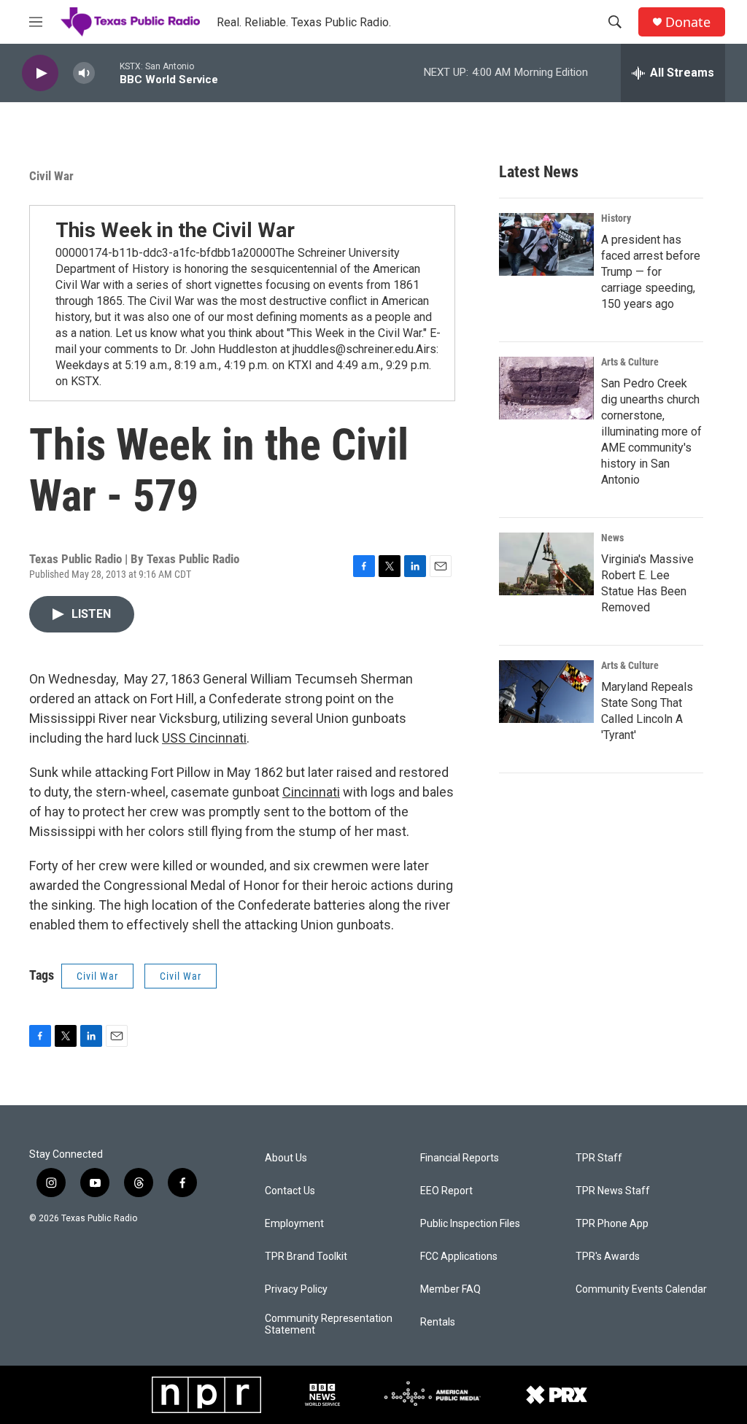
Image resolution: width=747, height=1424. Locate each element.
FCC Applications (459, 1256)
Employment (294, 1223)
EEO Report (446, 1190)
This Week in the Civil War (175, 230)
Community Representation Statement (328, 1324)
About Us (286, 1158)
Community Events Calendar (641, 1289)
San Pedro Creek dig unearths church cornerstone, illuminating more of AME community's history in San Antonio (651, 431)
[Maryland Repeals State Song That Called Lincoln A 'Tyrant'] (546, 691)
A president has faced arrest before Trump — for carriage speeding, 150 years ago (650, 272)
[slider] (107, 72)
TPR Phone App (612, 1223)
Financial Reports (459, 1158)
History (616, 218)
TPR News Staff (613, 1190)
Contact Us (290, 1190)
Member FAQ (450, 1289)
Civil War (51, 176)
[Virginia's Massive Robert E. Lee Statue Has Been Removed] (546, 564)
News (612, 537)
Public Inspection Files (470, 1223)
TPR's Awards (608, 1256)
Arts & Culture (630, 362)
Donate (688, 22)
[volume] (83, 73)
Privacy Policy (296, 1289)
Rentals (437, 1322)
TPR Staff (599, 1158)
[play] (40, 73)
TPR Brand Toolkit (306, 1256)
